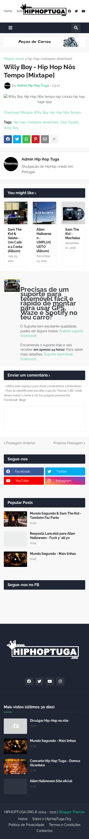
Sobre (20, 11)
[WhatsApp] (26, 139)
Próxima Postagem (68, 443)
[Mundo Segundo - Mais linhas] (15, 559)
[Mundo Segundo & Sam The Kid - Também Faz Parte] (15, 519)
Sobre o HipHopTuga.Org (51, 819)
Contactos (44, 831)
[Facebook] (8, 139)
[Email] (45, 139)
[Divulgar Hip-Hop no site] (15, 726)
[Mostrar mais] (54, 139)
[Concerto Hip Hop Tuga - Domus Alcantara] (15, 766)
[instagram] (60, 681)
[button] (10, 27)
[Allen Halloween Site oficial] (15, 786)
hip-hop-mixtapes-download (50, 58)
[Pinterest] (36, 139)
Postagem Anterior (20, 443)
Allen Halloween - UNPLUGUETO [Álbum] (44, 240)
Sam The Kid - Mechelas (72, 234)
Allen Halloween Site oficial (51, 781)
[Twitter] (17, 139)
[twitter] (76, 11)
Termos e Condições (64, 825)
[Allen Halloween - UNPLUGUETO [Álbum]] (44, 213)
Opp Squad (69, 122)
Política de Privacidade (26, 825)
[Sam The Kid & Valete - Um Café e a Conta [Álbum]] (16, 213)
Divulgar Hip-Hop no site (49, 720)
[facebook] (69, 11)
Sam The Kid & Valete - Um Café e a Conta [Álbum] (15, 240)
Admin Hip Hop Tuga (40, 159)
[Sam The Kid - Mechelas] (73, 213)
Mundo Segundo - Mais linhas (53, 554)
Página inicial (14, 58)
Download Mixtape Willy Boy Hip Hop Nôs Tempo (42, 112)
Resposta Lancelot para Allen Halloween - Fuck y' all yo (52, 536)
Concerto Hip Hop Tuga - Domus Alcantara (55, 763)
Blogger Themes (72, 812)
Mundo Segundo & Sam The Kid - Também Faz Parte (55, 515)
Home (8, 11)
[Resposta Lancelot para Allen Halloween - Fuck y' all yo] (15, 539)
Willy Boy (11, 128)
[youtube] (83, 11)
